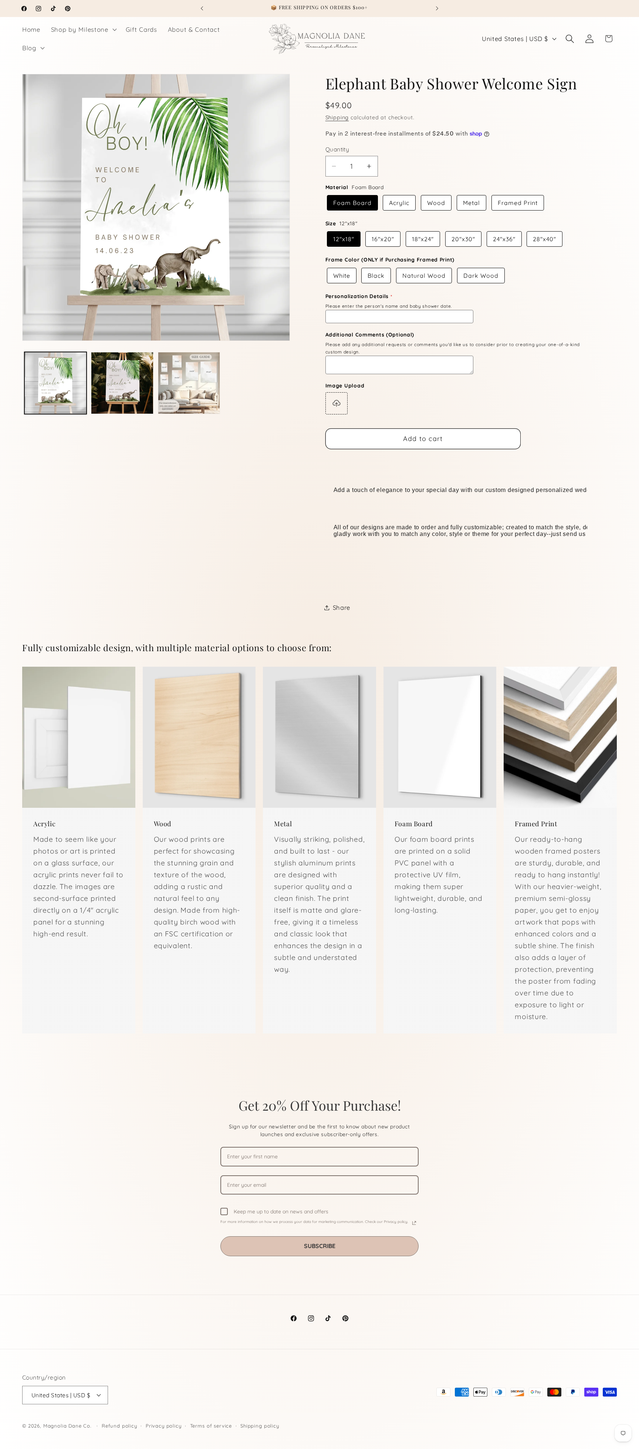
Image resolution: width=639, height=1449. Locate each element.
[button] (82, 29)
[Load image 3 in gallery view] (189, 383)
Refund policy (119, 1426)
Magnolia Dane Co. (67, 1426)
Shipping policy (259, 1426)
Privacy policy (164, 1426)
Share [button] (342, 607)
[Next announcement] (437, 8)
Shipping (337, 117)
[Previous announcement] (202, 8)
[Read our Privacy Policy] (414, 1223)
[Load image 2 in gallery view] (122, 383)
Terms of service (211, 1426)
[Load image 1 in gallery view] (55, 383)
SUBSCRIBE (319, 1246)
